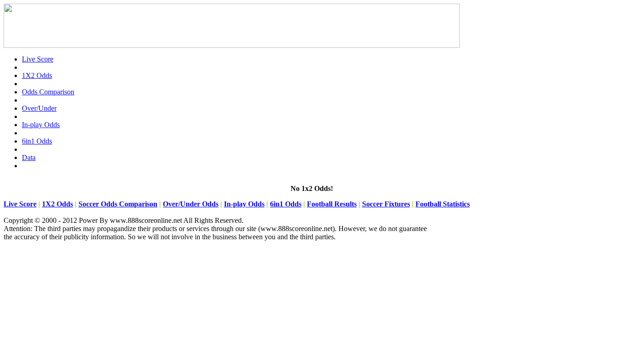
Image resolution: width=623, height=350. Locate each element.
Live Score (37, 59)
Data (29, 157)
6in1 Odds (37, 141)
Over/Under (39, 108)
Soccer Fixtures (386, 204)
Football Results (332, 204)
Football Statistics (442, 204)
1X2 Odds (37, 75)
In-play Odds (41, 125)
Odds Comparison (48, 92)
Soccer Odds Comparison (117, 204)
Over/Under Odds (190, 204)
